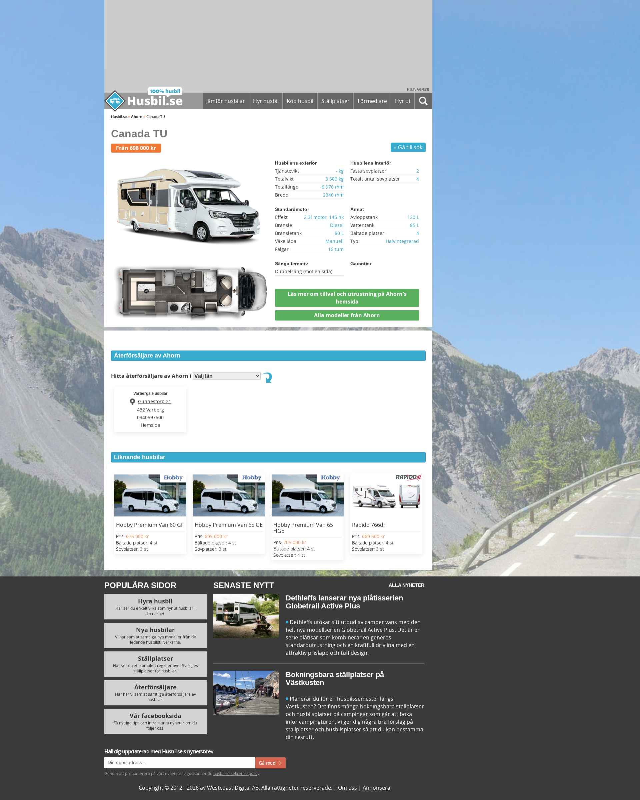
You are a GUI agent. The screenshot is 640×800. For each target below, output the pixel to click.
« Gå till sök (408, 147)
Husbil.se (119, 116)
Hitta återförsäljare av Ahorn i (152, 376)
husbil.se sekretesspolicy (236, 773)
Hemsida (150, 425)
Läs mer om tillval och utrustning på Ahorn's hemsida (347, 297)
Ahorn (136, 116)
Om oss (347, 787)
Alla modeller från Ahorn (347, 315)
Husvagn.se (418, 89)
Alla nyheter (406, 585)
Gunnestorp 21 (154, 401)
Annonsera (376, 787)
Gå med (268, 763)
